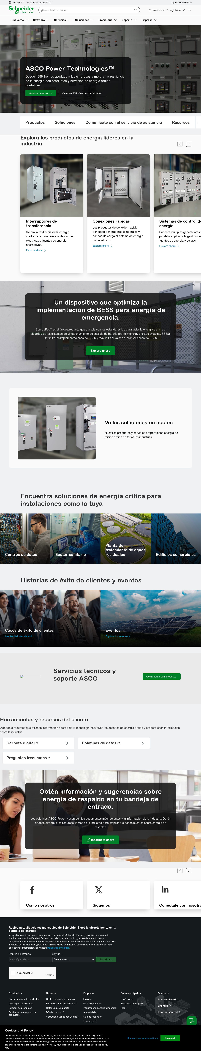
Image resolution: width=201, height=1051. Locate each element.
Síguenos (101, 905)
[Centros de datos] (25, 538)
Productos (35, 122)
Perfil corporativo (92, 1003)
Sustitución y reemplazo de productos (22, 1013)
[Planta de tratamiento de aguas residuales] (125, 538)
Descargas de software (21, 1003)
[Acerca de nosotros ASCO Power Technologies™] (40, 93)
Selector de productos (20, 1008)
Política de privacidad (58, 948)
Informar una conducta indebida (99, 1008)
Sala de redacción (92, 1017)
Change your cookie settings (142, 1038)
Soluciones (65, 122)
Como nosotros (40, 905)
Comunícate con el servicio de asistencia (123, 122)
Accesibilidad (90, 1012)
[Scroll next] (198, 122)
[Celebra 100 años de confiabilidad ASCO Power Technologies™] (82, 93)
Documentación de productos (24, 999)
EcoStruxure (127, 999)
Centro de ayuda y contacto (60, 999)
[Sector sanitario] (75, 538)
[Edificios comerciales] (176, 538)
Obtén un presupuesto (57, 1008)
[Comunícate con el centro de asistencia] (162, 676)
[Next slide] (188, 144)
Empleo (87, 999)
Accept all (170, 1038)
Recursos (181, 122)
